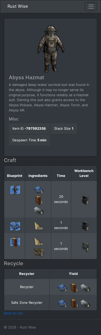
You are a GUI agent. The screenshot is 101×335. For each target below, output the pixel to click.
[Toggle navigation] (91, 6)
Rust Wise (18, 6)
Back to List (13, 313)
